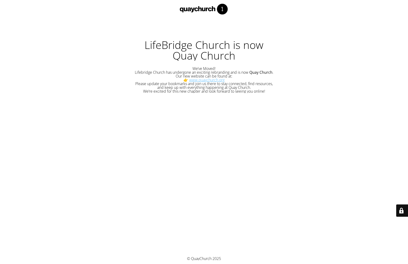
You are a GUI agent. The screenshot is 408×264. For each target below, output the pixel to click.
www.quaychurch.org (207, 79)
